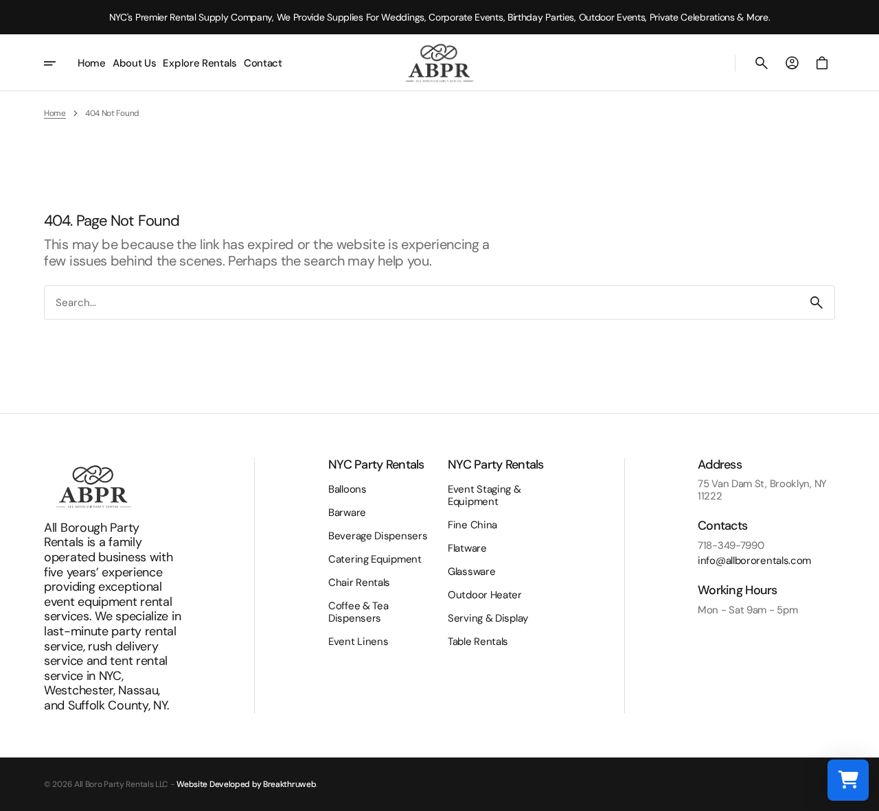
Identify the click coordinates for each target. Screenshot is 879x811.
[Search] (816, 302)
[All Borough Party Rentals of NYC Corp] (439, 62)
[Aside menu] (59, 63)
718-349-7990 (731, 545)
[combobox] (422, 302)
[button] (761, 63)
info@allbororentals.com (754, 560)
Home (55, 113)
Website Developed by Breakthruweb (246, 784)
